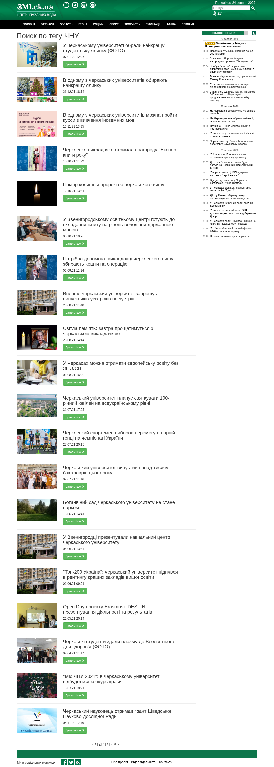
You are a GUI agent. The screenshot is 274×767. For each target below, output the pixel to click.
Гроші (82, 24)
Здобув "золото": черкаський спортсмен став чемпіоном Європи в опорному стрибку (232, 69)
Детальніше (74, 64)
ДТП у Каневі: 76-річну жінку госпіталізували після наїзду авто (230, 197)
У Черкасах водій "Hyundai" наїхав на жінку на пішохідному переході (233, 222)
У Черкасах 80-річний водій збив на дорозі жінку (231, 204)
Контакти (165, 762)
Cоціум (98, 24)
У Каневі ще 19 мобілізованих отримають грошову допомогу (228, 156)
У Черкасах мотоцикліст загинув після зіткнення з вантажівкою (229, 85)
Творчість (132, 24)
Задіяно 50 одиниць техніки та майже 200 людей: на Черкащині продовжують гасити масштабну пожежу (232, 96)
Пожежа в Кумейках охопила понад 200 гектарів (231, 52)
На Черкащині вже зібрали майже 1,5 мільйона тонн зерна (232, 120)
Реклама (188, 24)
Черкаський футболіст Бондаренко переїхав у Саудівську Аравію (231, 142)
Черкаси (47, 24)
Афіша (171, 24)
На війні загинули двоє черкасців (230, 236)
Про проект (119, 762)
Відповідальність (143, 762)
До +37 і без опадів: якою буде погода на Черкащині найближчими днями (231, 165)
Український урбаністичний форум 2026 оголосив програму (231, 230)
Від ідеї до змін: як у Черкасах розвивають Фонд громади (229, 181)
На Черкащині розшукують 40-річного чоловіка (232, 112)
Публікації (153, 24)
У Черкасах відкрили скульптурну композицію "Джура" (230, 189)
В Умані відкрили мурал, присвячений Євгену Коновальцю (233, 78)
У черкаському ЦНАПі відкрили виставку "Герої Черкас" (229, 174)
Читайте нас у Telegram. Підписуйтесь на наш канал (226, 45)
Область (66, 24)
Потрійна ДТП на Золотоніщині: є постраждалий (230, 127)
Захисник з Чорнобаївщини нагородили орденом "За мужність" (231, 60)
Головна (29, 24)
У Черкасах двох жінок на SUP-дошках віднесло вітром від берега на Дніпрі (233, 213)
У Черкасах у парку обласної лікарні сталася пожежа (232, 135)
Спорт (114, 24)
